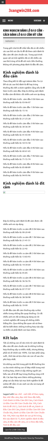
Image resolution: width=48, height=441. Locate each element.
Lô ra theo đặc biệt (34, 421)
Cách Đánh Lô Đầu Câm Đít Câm (17, 400)
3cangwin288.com (24, 10)
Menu (10, 20)
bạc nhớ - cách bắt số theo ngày (28, 394)
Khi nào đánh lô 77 (11, 418)
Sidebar (37, 20)
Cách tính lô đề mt (26, 406)
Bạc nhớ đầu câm (11, 397)
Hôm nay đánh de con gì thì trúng (26, 415)
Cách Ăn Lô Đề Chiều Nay (15, 429)
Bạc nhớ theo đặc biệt (30, 397)
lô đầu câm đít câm (16, 421)
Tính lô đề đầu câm (11, 424)
